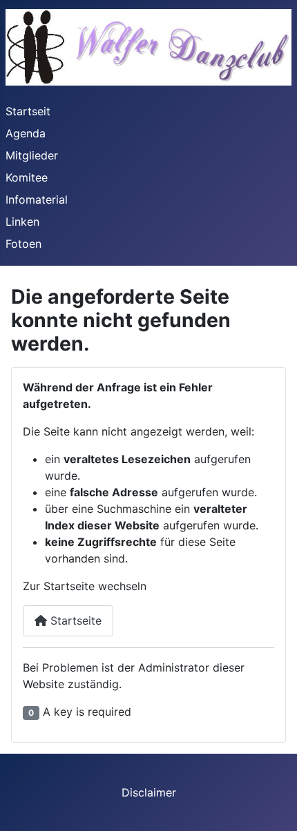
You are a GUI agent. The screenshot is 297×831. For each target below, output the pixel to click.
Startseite (74, 620)
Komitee (27, 177)
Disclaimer (149, 792)
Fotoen (23, 244)
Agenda (26, 133)
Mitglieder (32, 155)
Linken (22, 221)
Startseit (28, 111)
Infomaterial (37, 199)
